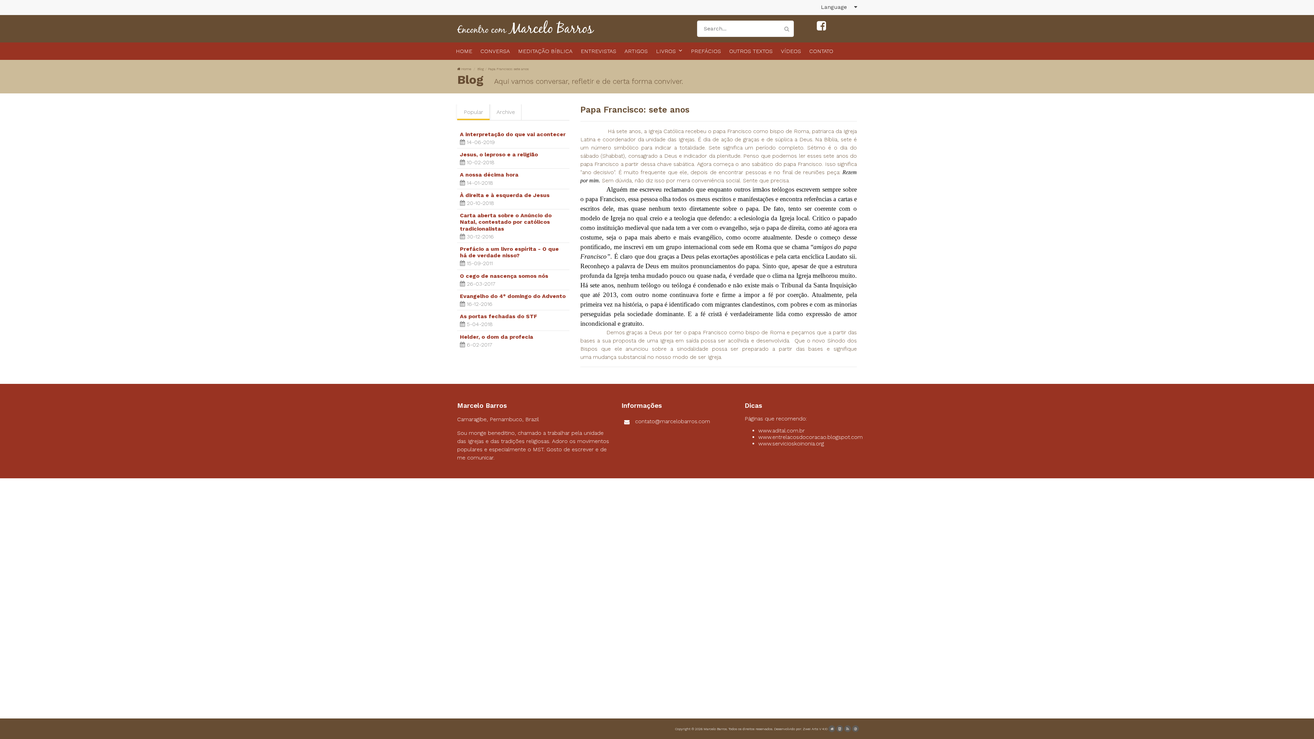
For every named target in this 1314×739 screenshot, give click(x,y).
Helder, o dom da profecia (496, 337)
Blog (480, 69)
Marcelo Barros (715, 729)
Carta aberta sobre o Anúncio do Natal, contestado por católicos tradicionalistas (506, 222)
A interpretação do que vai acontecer (513, 134)
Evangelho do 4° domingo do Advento (513, 296)
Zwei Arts (810, 729)
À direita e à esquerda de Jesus (505, 195)
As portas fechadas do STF (498, 316)
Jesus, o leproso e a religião (499, 154)
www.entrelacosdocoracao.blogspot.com (810, 437)
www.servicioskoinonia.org (791, 443)
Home (466, 69)
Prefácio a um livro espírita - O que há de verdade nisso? (509, 252)
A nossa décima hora (489, 174)
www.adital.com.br (781, 430)
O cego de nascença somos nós (504, 276)
